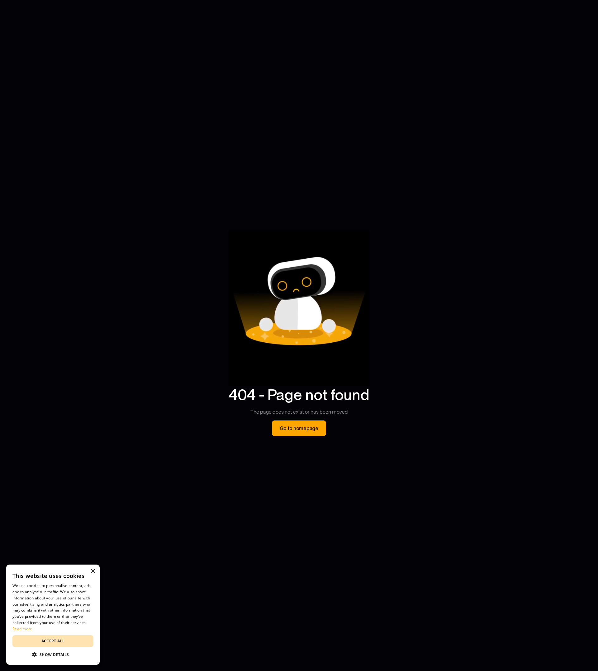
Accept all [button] (53, 641)
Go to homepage (299, 428)
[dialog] (53, 615)
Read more (22, 628)
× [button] (92, 571)
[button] (52, 655)
